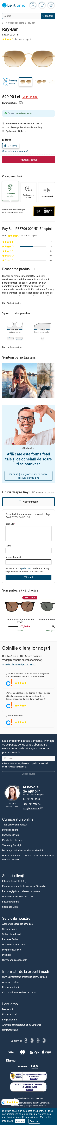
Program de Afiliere (11, 949)
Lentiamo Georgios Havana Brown (20, 620)
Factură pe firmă (10, 901)
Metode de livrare (10, 835)
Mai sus (39, 1098)
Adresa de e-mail (14, 557)
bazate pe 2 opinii (23, 39)
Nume (9, 545)
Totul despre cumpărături (14, 824)
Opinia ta (10, 523)
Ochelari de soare (16, 22)
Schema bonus (9, 928)
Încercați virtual (13, 82)
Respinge (34, 1121)
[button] (25, 81)
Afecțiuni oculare (10, 981)
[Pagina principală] (3, 23)
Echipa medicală (10, 987)
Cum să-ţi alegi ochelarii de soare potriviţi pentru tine (28, 475)
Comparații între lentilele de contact (19, 992)
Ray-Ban (31, 22)
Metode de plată (10, 829)
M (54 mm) (12, 145)
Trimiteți (28, 577)
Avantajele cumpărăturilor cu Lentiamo (21, 1024)
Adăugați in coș (28, 159)
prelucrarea (26, 568)
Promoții (6, 954)
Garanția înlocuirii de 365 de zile (18, 896)
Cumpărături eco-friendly (14, 959)
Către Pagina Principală (23, 1098)
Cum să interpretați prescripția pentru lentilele (24, 976)
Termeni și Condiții (11, 845)
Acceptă (20, 1121)
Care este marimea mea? (15, 151)
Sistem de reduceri (11, 934)
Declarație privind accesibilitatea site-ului (22, 850)
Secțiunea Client (10, 906)
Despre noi (7, 1009)
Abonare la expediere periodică (17, 923)
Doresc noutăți (28, 773)
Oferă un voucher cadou (14, 944)
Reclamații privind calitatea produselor (21, 891)
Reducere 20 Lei (10, 939)
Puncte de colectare (12, 840)
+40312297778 (30, 804)
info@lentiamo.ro (31, 808)
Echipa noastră (9, 1014)
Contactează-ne (10, 1029)
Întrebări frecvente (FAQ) (14, 881)
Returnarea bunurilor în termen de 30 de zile (23, 886)
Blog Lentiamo (9, 1019)
